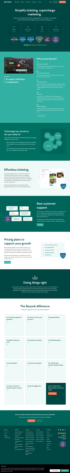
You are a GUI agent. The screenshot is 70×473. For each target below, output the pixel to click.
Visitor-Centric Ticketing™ (43, 18)
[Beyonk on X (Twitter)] (65, 430)
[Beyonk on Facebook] (60, 430)
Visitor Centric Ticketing (42, 64)
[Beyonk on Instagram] (58, 430)
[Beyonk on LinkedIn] (63, 430)
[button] (23, 2)
